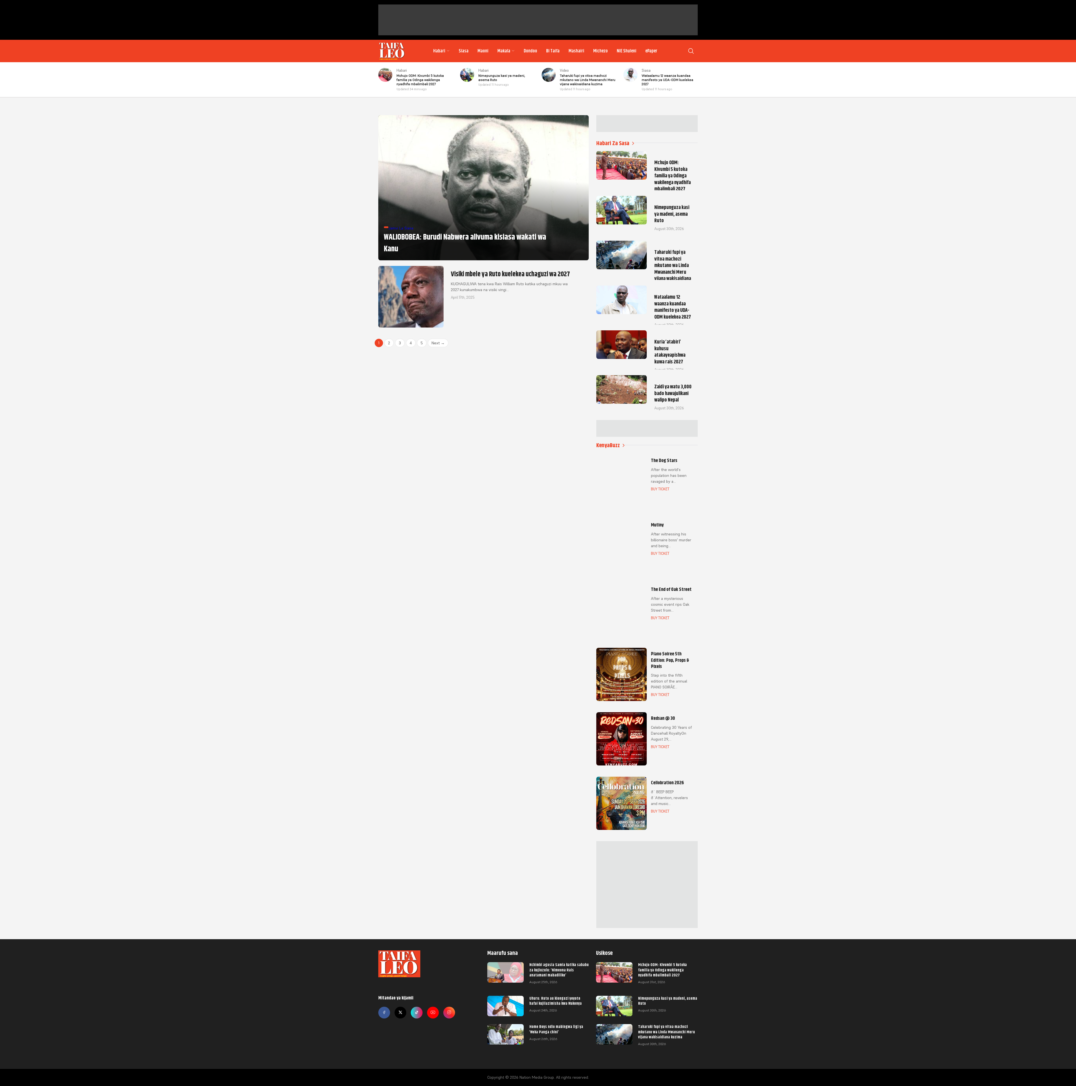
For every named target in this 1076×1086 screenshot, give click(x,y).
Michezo (600, 51)
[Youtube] (432, 1012)
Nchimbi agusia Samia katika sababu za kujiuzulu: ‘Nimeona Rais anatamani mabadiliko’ (559, 969)
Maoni (482, 51)
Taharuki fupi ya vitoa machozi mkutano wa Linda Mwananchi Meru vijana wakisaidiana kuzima (666, 1031)
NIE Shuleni (626, 51)
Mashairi (576, 51)
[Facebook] (384, 1012)
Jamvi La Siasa (400, 228)
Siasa (464, 51)
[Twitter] (400, 1012)
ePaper (651, 51)
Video (564, 70)
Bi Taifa (553, 51)
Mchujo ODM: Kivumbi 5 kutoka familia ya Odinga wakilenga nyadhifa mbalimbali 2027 (662, 969)
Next (438, 342)
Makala (503, 51)
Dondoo (530, 51)
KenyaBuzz (608, 445)
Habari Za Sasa (612, 143)
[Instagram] (449, 1012)
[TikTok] (416, 1012)
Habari (439, 51)
